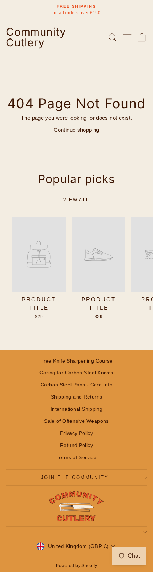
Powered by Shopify (76, 565)
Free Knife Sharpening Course (76, 361)
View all (76, 199)
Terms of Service (76, 457)
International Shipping (76, 409)
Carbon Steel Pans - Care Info (76, 385)
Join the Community (75, 477)
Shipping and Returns (76, 397)
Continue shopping (76, 130)
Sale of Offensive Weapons (76, 421)
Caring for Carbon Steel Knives (76, 372)
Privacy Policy (76, 433)
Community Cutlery (36, 37)
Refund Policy (76, 445)
